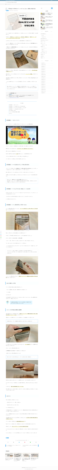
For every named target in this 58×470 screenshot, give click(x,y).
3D (43, 35)
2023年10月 (44, 76)
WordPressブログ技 (45, 40)
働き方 (43, 46)
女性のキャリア (44, 51)
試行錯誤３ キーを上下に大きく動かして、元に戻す (17, 107)
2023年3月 (43, 84)
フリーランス (44, 48)
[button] (8, 442)
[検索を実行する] (52, 8)
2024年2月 (43, 71)
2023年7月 (43, 79)
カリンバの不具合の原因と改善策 (14, 111)
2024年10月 (44, 64)
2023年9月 (43, 77)
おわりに (10, 113)
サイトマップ (34, 467)
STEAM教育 (44, 33)
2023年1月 (43, 87)
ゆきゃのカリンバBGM (15, 97)
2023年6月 (43, 81)
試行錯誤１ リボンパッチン (13, 104)
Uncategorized (44, 38)
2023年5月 (43, 82)
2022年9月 (43, 92)
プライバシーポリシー (29, 467)
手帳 (43, 56)
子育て (43, 54)
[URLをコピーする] (36, 442)
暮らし (43, 57)
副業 (43, 49)
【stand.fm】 (11, 97)
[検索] (52, 0)
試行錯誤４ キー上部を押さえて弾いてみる (16, 109)
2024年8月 (43, 66)
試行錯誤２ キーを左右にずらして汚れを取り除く (17, 106)
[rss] (51, 0)
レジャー (43, 43)
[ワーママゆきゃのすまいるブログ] (13, 2)
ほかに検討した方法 (12, 110)
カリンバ (7, 10)
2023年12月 (44, 74)
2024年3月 (43, 69)
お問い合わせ (23, 467)
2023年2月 (43, 86)
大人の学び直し (44, 52)
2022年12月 (44, 89)
